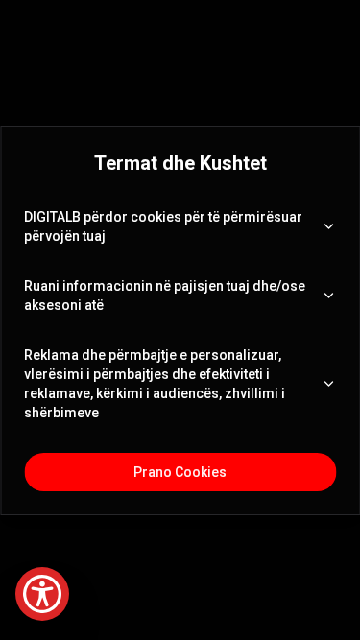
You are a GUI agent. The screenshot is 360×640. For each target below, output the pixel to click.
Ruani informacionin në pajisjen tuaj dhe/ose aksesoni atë (164, 295)
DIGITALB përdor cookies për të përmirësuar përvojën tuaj (163, 226)
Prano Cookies (180, 472)
